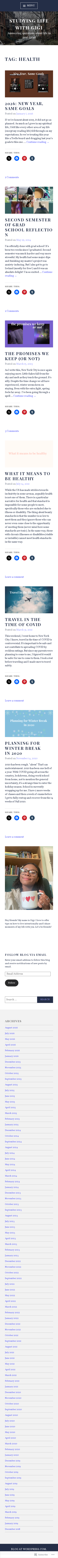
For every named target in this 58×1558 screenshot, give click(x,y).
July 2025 (9, 1090)
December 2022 (13, 1261)
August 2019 (11, 1483)
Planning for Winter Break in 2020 (23, 748)
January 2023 (12, 1255)
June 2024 (10, 1158)
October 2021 (11, 1335)
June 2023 (10, 1227)
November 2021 (13, 1329)
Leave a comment (14, 577)
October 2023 (12, 1204)
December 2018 (12, 1529)
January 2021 (11, 1386)
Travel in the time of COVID (23, 622)
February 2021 (12, 1381)
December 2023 (13, 1192)
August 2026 (11, 1027)
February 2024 (12, 1181)
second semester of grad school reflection (29, 227)
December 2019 (12, 1460)
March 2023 (11, 1244)
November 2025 (13, 1067)
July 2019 (9, 1489)
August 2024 (11, 1147)
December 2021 (12, 1324)
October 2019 (11, 1472)
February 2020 (12, 1449)
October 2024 (12, 1136)
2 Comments (12, 177)
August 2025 (11, 1084)
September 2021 (13, 1341)
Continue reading (37, 142)
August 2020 (11, 1415)
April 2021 (10, 1369)
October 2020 (12, 1403)
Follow (11, 982)
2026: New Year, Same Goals (24, 106)
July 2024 (10, 1153)
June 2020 (10, 1426)
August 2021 (11, 1346)
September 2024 (13, 1141)
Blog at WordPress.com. (29, 1549)
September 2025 (13, 1079)
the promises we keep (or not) (27, 356)
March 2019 (11, 1512)
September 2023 (13, 1210)
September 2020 (13, 1409)
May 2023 (10, 1232)
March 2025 (11, 1113)
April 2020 (10, 1438)
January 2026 (12, 1056)
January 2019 (11, 1523)
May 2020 (10, 1432)
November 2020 (13, 1398)
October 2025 (12, 1073)
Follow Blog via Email (26, 955)
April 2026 (10, 1044)
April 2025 (10, 1107)
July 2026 (10, 1033)
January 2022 (12, 1318)
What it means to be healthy (27, 476)
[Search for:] (29, 999)
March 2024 (11, 1175)
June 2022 (10, 1289)
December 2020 (13, 1392)
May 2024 (10, 1164)
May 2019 (10, 1500)
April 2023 (10, 1238)
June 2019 (10, 1495)
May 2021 (10, 1363)
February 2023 (12, 1249)
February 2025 (12, 1118)
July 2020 (10, 1420)
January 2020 (12, 1455)
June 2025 (10, 1096)
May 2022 (10, 1295)
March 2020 (11, 1443)
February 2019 (12, 1517)
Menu (31, 5)
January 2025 (11, 1124)
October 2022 (12, 1272)
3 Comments (12, 431)
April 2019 (10, 1506)
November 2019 (13, 1466)
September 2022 (13, 1278)
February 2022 (12, 1312)
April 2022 (10, 1301)
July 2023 (10, 1221)
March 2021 (11, 1375)
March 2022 (11, 1306)
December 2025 (13, 1061)
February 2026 (12, 1050)
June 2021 (10, 1358)
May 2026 (10, 1039)
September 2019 (13, 1477)
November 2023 (13, 1198)
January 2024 (12, 1187)
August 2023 (11, 1215)
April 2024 (10, 1170)
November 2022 (13, 1267)
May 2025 (10, 1101)
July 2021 (9, 1352)
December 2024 (13, 1130)
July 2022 (10, 1284)
